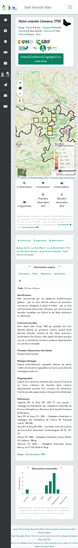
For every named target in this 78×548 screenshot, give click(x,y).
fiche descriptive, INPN (35, 454)
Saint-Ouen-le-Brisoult (50, 251)
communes (24, 240)
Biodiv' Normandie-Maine (37, 7)
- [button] (20, 93)
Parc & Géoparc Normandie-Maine (31, 529)
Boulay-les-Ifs (23, 247)
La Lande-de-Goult (56, 247)
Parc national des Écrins (54, 543)
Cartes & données (52, 529)
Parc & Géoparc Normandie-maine (60, 177)
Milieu (35, 273)
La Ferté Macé (38, 247)
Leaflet (23, 177)
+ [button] (20, 83)
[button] (20, 88)
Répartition (46, 273)
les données (63, 224)
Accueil (15, 529)
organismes (40, 240)
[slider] (60, 170)
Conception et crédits (67, 529)
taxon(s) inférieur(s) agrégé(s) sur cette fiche (41, 59)
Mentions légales (44, 532)
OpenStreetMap (37, 177)
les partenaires (29, 227)
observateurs (56, 240)
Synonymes (59, 273)
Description (24, 273)
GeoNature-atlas (26, 543)
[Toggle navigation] (70, 7)
